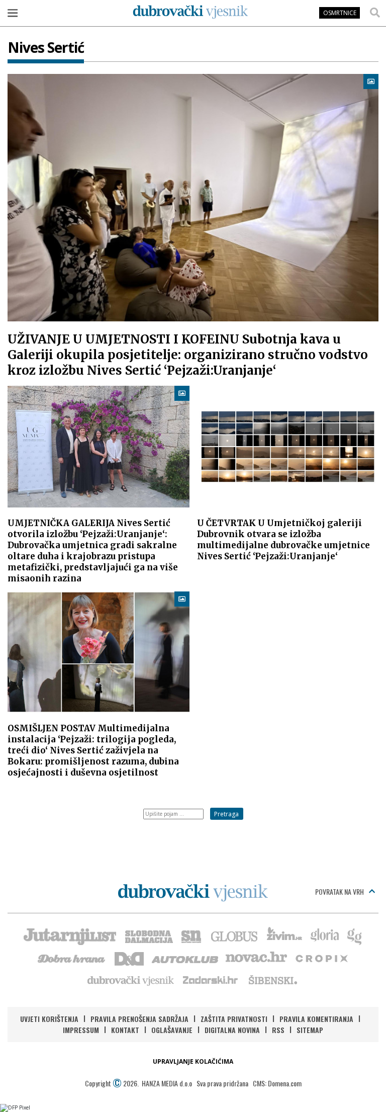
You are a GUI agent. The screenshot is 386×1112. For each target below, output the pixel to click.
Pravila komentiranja (316, 1018)
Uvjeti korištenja (49, 1018)
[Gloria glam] (355, 935)
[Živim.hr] (284, 935)
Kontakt (125, 1029)
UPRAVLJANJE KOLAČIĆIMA (193, 1061)
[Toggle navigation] (12, 12)
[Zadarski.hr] (210, 980)
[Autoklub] (185, 958)
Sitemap (310, 1029)
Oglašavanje (171, 1029)
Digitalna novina (232, 1029)
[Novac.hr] (256, 958)
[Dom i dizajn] (129, 958)
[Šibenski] (272, 980)
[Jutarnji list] (69, 935)
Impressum (81, 1029)
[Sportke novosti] (191, 935)
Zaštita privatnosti (234, 1018)
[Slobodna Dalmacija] (148, 935)
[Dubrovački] (190, 12)
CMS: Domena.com (277, 1083)
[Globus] (235, 935)
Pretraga (226, 814)
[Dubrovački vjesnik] (131, 980)
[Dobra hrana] (72, 958)
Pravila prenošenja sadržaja (139, 1018)
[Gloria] (324, 935)
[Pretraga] (375, 13)
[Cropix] (321, 958)
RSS (278, 1029)
